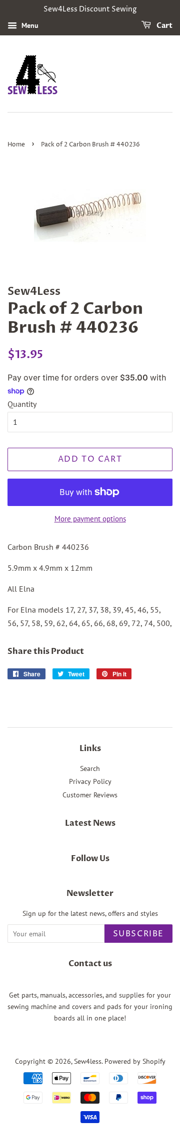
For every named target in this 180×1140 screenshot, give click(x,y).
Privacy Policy (90, 781)
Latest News (90, 823)
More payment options (90, 518)
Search (90, 768)
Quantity (22, 404)
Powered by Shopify (135, 1061)
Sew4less (88, 1061)
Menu (29, 25)
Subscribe (138, 933)
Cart (163, 25)
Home (16, 144)
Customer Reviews (90, 794)
